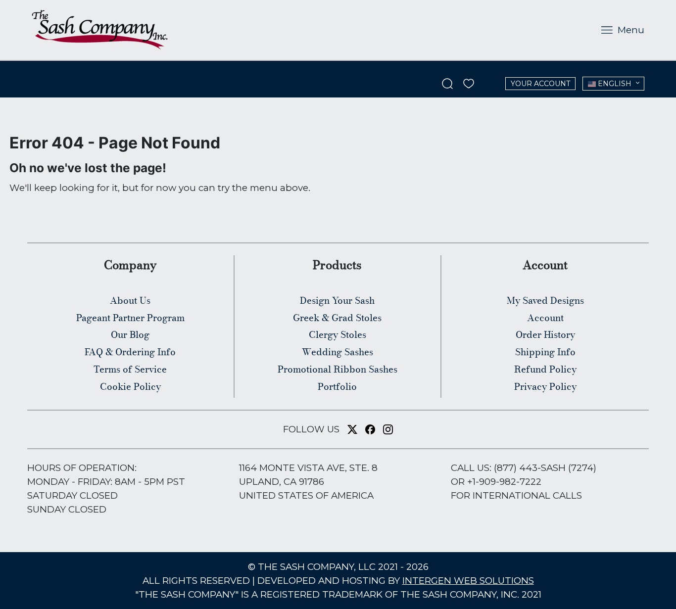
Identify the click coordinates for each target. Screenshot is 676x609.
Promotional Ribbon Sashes (337, 369)
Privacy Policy (545, 386)
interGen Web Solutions (468, 580)
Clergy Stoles (337, 334)
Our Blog (130, 334)
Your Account (540, 83)
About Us (130, 300)
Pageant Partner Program (130, 318)
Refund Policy (545, 369)
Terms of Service (130, 369)
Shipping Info (545, 352)
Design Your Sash (337, 300)
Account (545, 318)
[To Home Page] (100, 29)
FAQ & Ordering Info (130, 352)
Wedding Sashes (337, 352)
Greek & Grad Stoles (337, 318)
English (613, 83)
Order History (545, 334)
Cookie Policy (130, 386)
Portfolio (337, 386)
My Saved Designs (545, 300)
